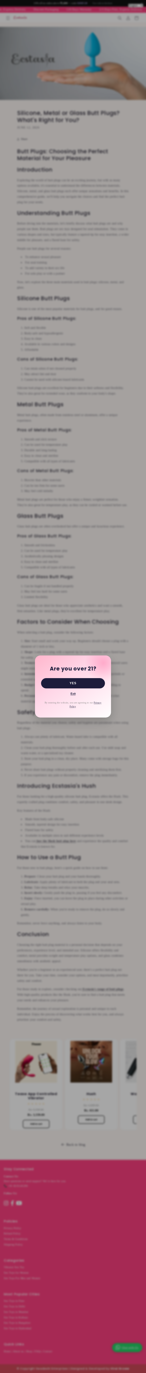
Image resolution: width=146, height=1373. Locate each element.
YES (73, 683)
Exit (73, 693)
